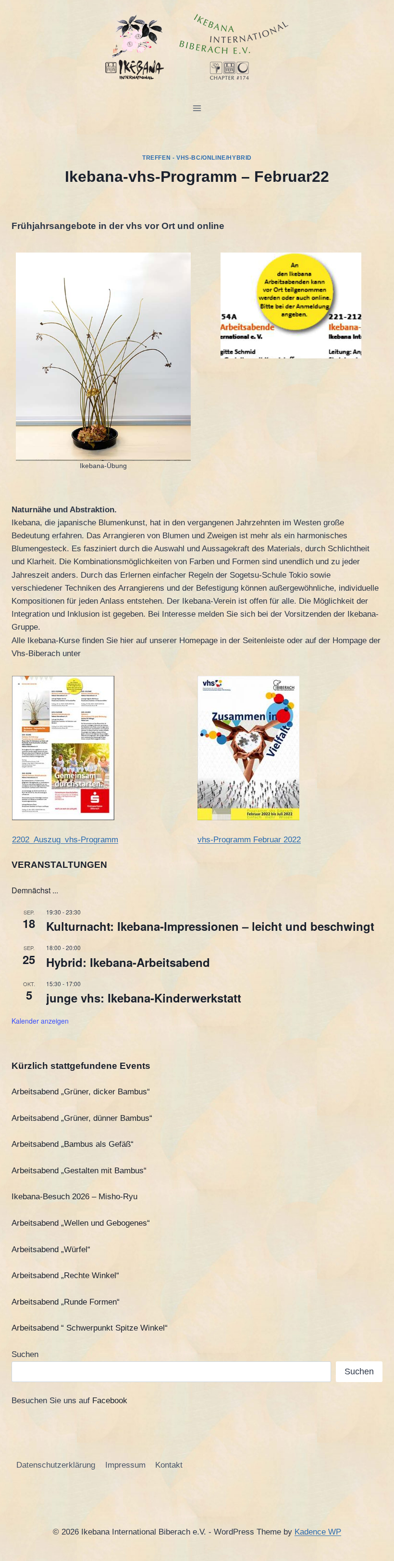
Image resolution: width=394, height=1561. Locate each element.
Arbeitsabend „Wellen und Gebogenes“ (81, 1223)
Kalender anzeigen (40, 1021)
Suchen (25, 1354)
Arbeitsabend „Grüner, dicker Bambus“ (81, 1091)
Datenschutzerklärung (55, 1465)
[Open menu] (197, 108)
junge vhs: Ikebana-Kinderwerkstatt (143, 998)
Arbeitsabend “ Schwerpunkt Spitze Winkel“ (90, 1328)
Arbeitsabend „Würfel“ (51, 1249)
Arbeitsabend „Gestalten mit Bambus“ (79, 1170)
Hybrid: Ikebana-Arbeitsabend (128, 962)
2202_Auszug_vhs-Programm (65, 839)
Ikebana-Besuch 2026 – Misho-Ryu (74, 1196)
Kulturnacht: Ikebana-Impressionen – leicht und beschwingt (210, 926)
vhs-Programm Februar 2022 (249, 839)
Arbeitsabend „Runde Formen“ (66, 1302)
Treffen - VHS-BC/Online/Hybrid (197, 157)
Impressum (125, 1465)
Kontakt (169, 1465)
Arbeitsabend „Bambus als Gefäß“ (73, 1144)
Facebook (109, 1400)
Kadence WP (318, 1531)
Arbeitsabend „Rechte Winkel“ (65, 1275)
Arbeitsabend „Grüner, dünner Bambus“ (82, 1118)
